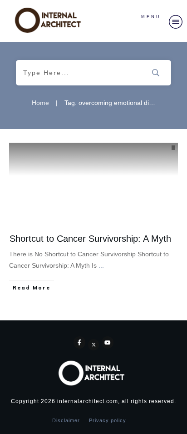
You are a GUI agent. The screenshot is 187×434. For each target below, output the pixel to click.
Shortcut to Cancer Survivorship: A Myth (90, 239)
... (101, 265)
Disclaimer (66, 420)
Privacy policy (107, 420)
